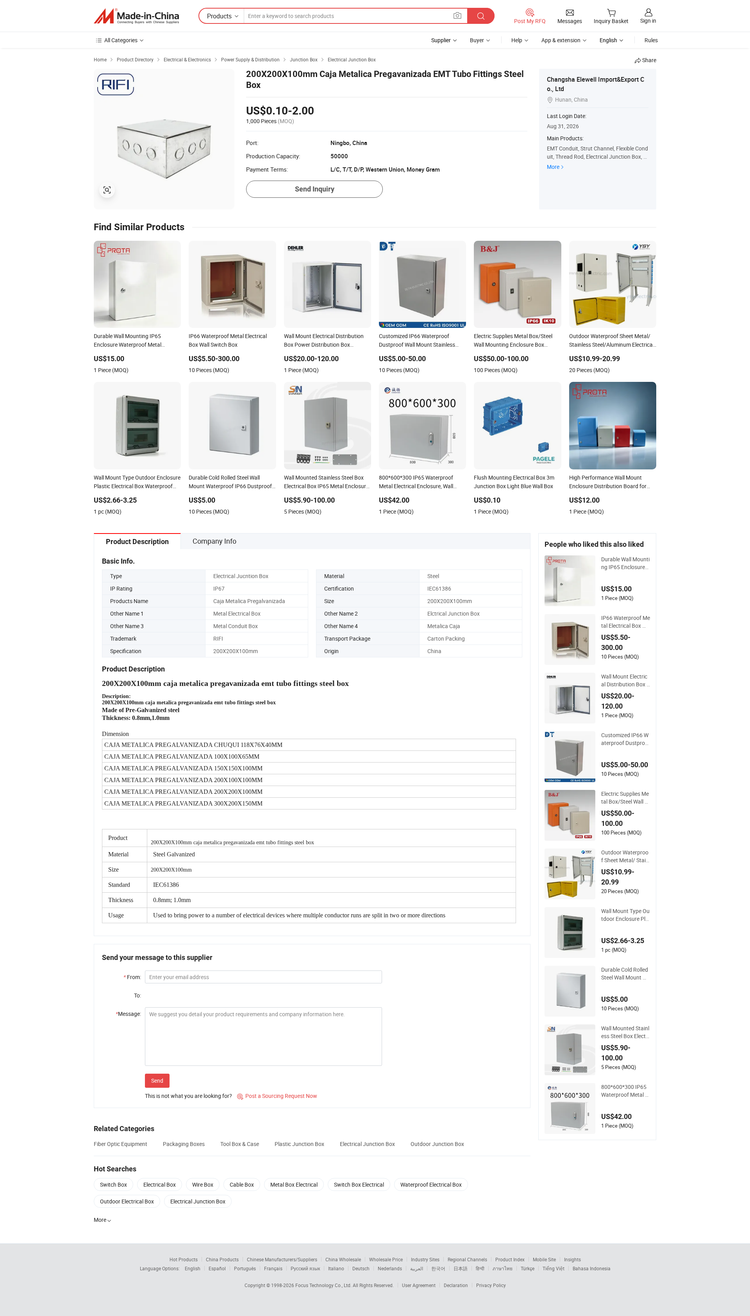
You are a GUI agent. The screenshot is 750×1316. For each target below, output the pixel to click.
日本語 (461, 1268)
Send (157, 1080)
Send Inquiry (314, 189)
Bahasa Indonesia (592, 1268)
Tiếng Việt (553, 1268)
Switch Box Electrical (359, 1184)
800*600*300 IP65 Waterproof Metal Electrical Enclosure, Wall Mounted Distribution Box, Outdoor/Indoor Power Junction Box (625, 1091)
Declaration (456, 1285)
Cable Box (242, 1184)
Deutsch (361, 1268)
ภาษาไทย (502, 1268)
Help (516, 40)
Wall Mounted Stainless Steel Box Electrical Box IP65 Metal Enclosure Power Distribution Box (625, 1032)
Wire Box (202, 1184)
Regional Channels (467, 1259)
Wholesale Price (386, 1259)
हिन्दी (480, 1268)
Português (245, 1268)
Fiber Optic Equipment (120, 1144)
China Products (222, 1259)
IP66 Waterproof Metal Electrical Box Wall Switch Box (625, 622)
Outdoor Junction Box (437, 1144)
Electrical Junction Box (367, 1144)
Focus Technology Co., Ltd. (324, 1285)
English (192, 1268)
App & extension (560, 40)
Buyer (477, 40)
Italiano (336, 1268)
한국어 (438, 1268)
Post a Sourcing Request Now (277, 1095)
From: (132, 977)
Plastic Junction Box (299, 1144)
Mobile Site (544, 1259)
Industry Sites (425, 1259)
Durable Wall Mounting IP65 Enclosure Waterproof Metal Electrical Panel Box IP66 (625, 563)
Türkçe (527, 1268)
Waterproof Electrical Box (431, 1184)
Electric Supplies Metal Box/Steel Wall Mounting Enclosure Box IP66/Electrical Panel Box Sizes (625, 798)
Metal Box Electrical (294, 1184)
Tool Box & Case (239, 1144)
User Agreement (419, 1285)
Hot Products (184, 1259)
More (553, 166)
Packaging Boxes (184, 1144)
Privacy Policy (491, 1285)
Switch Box (113, 1184)
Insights (572, 1259)
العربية (416, 1268)
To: (137, 995)
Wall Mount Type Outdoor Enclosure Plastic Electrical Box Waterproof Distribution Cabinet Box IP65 (625, 915)
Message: (128, 1013)
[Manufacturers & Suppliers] (136, 16)
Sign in (648, 20)
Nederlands (390, 1268)
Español (217, 1268)
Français (273, 1268)
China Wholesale (343, 1259)
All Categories (121, 40)
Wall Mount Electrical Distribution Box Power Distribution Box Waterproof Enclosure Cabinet (625, 680)
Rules (651, 40)
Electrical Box (159, 1184)
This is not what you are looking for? (188, 1095)
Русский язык (305, 1268)
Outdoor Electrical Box (127, 1201)
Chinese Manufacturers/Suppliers (282, 1259)
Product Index (510, 1259)
